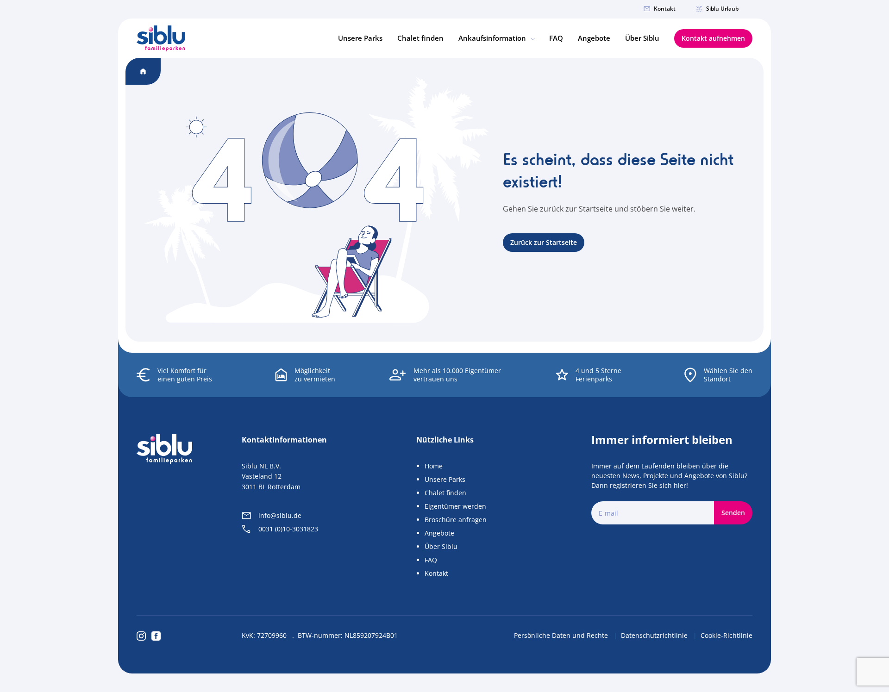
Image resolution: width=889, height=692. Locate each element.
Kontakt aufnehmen (713, 38)
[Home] (161, 38)
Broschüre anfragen (456, 519)
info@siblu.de (279, 515)
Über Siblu (642, 38)
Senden (733, 512)
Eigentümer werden (455, 506)
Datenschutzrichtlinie (655, 635)
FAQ (556, 38)
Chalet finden (420, 38)
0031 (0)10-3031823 (288, 528)
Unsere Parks (360, 38)
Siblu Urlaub (722, 8)
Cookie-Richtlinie (726, 635)
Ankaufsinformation (493, 38)
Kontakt (665, 8)
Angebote (594, 38)
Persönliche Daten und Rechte (562, 635)
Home (434, 465)
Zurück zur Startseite (543, 242)
